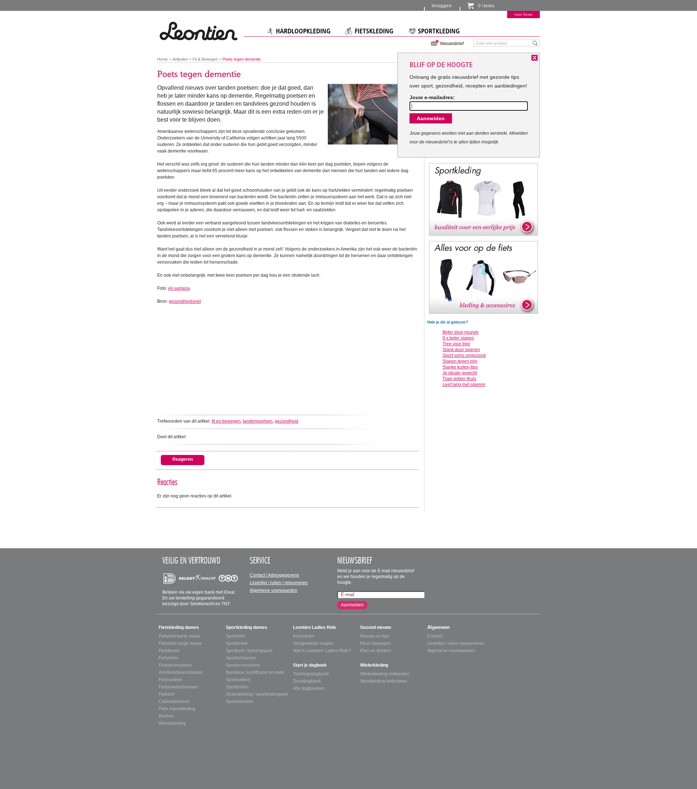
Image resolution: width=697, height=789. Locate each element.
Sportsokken (238, 679)
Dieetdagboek (307, 681)
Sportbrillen (237, 687)
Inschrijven (303, 636)
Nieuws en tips (374, 636)
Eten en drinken (375, 650)
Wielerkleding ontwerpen (384, 673)
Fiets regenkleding (177, 708)
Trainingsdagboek (311, 673)
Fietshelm (168, 657)
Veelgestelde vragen (313, 643)
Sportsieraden (240, 701)
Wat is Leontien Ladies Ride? (322, 650)
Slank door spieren (461, 349)
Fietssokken (170, 679)
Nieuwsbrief (452, 43)
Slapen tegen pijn (460, 361)
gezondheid (286, 421)
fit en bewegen (226, 421)
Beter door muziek (460, 332)
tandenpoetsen (258, 421)
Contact (435, 636)
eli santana (179, 288)
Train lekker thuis (459, 378)
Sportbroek (237, 643)
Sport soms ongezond (464, 355)
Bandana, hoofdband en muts (255, 672)
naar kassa (523, 14)
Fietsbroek (169, 650)
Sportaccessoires (243, 665)
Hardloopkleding (303, 31)
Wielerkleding (172, 723)
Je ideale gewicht (460, 372)
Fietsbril (166, 694)
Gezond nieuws (375, 627)
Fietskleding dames (179, 627)
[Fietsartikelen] (483, 277)
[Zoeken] (535, 43)
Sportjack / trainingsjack (249, 650)
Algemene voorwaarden (273, 590)
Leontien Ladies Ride (314, 627)
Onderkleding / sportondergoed (257, 694)
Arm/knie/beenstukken (181, 672)
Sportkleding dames (246, 627)
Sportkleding (439, 31)
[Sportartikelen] (483, 199)
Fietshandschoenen (178, 687)
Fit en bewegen (375, 643)
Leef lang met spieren (464, 384)
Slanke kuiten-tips (460, 367)
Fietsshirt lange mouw (180, 643)
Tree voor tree (456, 343)
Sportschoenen (241, 657)
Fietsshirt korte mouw (179, 636)
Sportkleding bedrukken (383, 681)
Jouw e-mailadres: (432, 97)
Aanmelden (352, 604)
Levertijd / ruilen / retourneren (279, 582)
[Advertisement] (288, 355)
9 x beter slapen (458, 338)
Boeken (166, 716)
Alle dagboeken (308, 688)
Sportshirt (235, 636)
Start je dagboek (310, 665)
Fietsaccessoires (175, 665)
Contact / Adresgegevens (274, 575)
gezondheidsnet (185, 301)
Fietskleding (374, 31)
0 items (486, 5)
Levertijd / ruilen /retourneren (455, 643)
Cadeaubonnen (174, 701)
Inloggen (442, 5)
